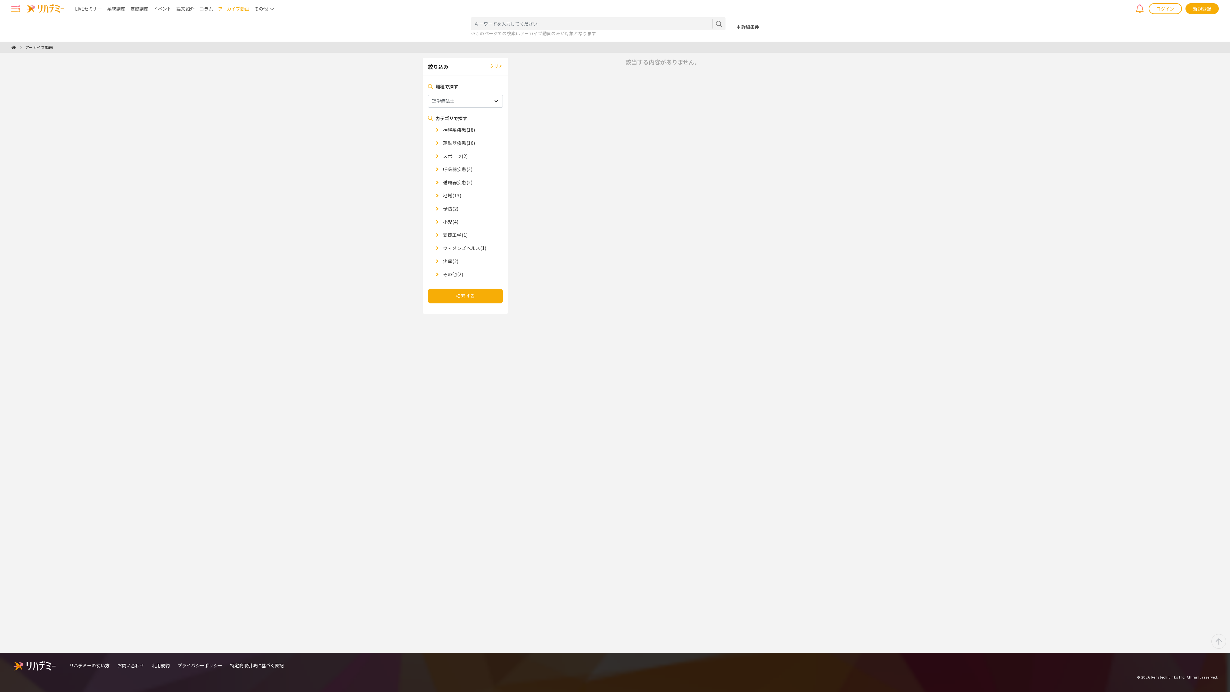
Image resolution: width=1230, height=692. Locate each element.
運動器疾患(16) (458, 143)
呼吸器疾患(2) (457, 169)
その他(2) (452, 274)
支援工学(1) (455, 235)
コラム (206, 8)
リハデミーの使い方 (89, 665)
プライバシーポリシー (199, 665)
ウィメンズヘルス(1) (464, 248)
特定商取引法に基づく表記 (257, 665)
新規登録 (1202, 8)
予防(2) (450, 208)
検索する (465, 295)
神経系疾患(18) (458, 130)
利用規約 (161, 665)
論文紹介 (185, 8)
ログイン (1165, 8)
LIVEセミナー (88, 8)
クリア (496, 66)
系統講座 (116, 8)
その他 (261, 8)
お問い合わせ (130, 665)
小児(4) (450, 221)
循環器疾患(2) (457, 182)
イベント (162, 8)
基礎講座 (139, 8)
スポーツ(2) (455, 156)
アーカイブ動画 (233, 8)
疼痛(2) (450, 261)
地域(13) (451, 195)
